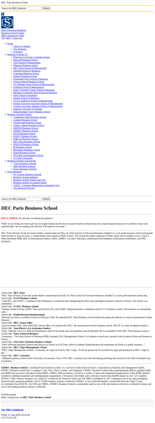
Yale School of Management (26, 62)
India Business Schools (24, 166)
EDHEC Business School (25, 131)
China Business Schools (24, 163)
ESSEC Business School (25, 136)
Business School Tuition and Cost (29, 180)
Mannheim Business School (26, 150)
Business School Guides (12, 33)
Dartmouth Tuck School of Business (30, 79)
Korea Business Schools (24, 169)
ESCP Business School (24, 133)
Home (10, 43)
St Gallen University (23, 158)
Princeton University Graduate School (31, 57)
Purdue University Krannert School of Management (38, 103)
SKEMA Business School (25, 128)
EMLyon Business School (25, 139)
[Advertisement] (77, 265)
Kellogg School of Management (28, 87)
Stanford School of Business (26, 71)
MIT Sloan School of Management (30, 68)
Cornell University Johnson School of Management (37, 106)
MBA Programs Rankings (13, 30)
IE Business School (22, 147)
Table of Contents (21, 46)
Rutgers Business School (25, 76)
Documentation (14, 171)
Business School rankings (25, 177)
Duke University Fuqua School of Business (34, 90)
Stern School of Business (25, 95)
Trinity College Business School (28, 125)
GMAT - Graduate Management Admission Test (36, 185)
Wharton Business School (25, 65)
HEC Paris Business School (26, 141)
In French (18, 51)
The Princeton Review (24, 188)
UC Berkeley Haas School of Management (33, 84)
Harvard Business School (25, 60)
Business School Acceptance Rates (30, 182)
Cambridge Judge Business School (29, 117)
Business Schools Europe (19, 114)
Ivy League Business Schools (27, 174)
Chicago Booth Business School (28, 81)
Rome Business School (24, 152)
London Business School (25, 120)
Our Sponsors (19, 49)
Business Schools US (17, 54)
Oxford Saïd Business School (27, 122)
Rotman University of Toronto (27, 109)
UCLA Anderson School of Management (33, 101)
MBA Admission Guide (12, 35)
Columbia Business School (26, 73)
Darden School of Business (26, 98)
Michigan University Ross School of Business (35, 92)
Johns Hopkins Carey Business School (31, 111)
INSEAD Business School (26, 144)
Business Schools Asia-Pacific (21, 161)
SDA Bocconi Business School (28, 155)
